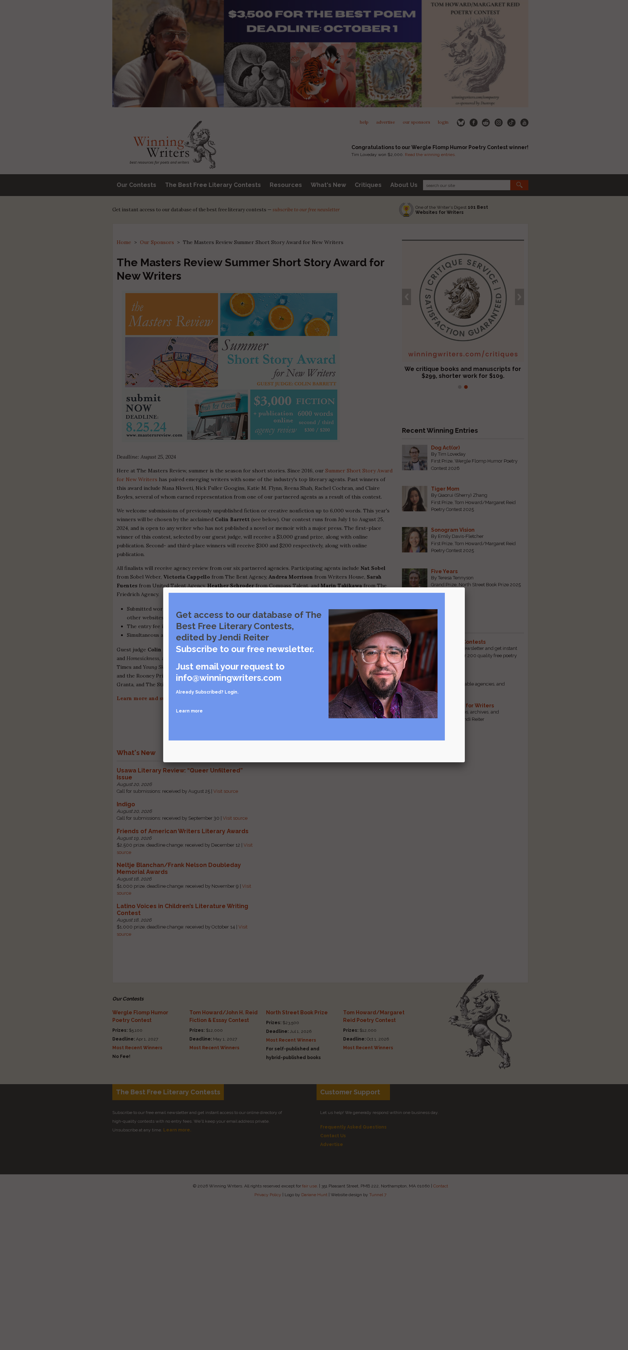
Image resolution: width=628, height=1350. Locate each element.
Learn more (189, 711)
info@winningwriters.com (229, 677)
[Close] (464, 587)
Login (231, 692)
